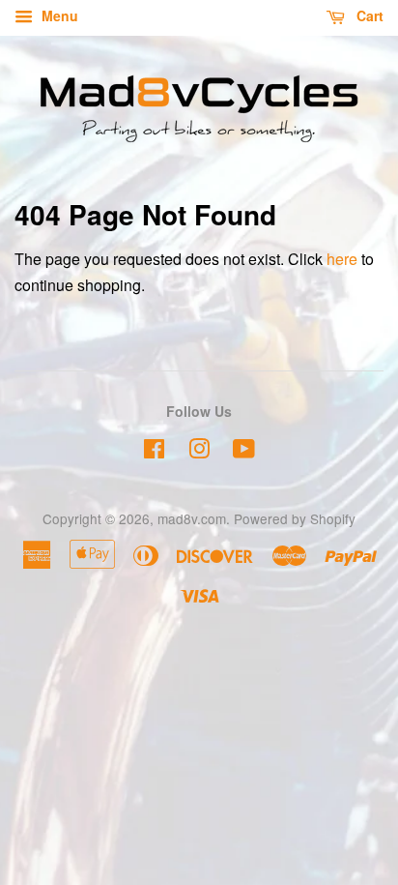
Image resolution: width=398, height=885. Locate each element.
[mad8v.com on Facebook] (154, 451)
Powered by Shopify (294, 518)
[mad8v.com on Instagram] (199, 451)
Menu (58, 15)
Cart (368, 15)
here (342, 259)
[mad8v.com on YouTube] (244, 451)
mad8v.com (191, 518)
